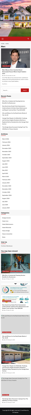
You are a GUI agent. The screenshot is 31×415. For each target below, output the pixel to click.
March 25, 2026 (11, 310)
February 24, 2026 (11, 402)
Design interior (6, 218)
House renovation (6, 65)
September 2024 (7, 195)
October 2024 (6, 192)
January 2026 (6, 145)
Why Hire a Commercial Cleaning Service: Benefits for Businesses (13, 102)
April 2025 (5, 173)
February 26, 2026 (11, 339)
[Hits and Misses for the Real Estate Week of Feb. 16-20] (15, 324)
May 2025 (5, 170)
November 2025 (6, 151)
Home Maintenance (7, 224)
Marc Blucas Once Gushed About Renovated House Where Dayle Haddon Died (14, 71)
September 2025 (7, 157)
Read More (4, 84)
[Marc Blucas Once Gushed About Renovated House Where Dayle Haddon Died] (15, 58)
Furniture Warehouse (6, 246)
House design (6, 230)
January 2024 (6, 208)
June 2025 (5, 167)
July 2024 (4, 201)
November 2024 (6, 189)
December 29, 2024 (11, 75)
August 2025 (5, 161)
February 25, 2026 (11, 372)
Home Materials (6, 227)
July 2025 (4, 164)
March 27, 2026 (11, 278)
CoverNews (24, 410)
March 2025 (5, 176)
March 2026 (5, 139)
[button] (2, 39)
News (3, 237)
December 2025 (6, 148)
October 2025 (6, 154)
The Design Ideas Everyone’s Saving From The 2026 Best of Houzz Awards (15, 128)
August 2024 (5, 198)
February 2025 (6, 179)
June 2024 (5, 204)
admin (4, 75)
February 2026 (6, 142)
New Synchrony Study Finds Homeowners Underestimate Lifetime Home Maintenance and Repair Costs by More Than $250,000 (14, 108)
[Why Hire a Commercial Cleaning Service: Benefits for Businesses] (15, 263)
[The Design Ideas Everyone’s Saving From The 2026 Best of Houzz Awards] (15, 387)
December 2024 (6, 186)
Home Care (5, 221)
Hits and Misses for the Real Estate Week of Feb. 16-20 (14, 114)
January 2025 (6, 182)
